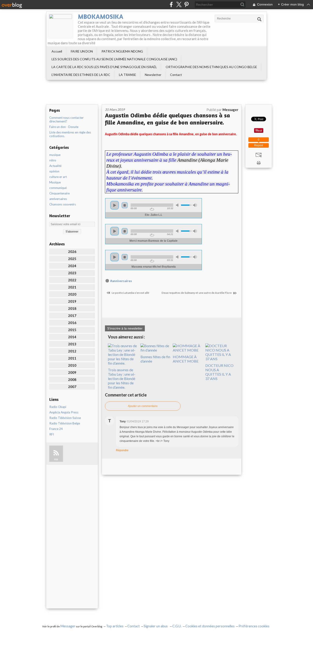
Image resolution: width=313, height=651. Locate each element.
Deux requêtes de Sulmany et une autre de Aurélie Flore (197, 292)
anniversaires (58, 199)
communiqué (58, 188)
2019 (72, 301)
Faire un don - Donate (63, 127)
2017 (72, 315)
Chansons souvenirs (62, 204)
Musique (55, 182)
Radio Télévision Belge (64, 423)
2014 (72, 337)
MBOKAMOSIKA (100, 16)
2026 (72, 251)
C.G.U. (176, 626)
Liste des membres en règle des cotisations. (70, 134)
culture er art (58, 177)
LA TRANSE (127, 75)
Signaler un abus (156, 626)
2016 (72, 323)
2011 (72, 358)
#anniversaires (121, 281)
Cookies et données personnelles (210, 626)
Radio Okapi (57, 407)
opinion (54, 171)
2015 (72, 330)
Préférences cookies (254, 626)
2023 (72, 273)
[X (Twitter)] (179, 4)
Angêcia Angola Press (63, 412)
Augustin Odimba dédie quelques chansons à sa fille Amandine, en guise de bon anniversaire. (167, 119)
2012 (72, 351)
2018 (72, 308)
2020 (72, 294)
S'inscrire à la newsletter (125, 328)
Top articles (115, 626)
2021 (72, 287)
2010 (72, 365)
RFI (51, 434)
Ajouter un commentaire (143, 406)
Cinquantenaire (59, 193)
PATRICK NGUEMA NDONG (122, 51)
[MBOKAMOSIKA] (60, 26)
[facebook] (171, 4)
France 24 (56, 429)
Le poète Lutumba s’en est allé (130, 292)
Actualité (55, 166)
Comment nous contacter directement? (66, 119)
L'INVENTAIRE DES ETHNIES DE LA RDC (81, 75)
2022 (72, 280)
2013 (72, 344)
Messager (67, 626)
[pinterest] (186, 4)
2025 (72, 259)
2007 (72, 387)
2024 (72, 266)
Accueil (57, 51)
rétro (52, 160)
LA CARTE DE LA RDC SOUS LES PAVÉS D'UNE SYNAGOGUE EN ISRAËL (104, 67)
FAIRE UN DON (82, 51)
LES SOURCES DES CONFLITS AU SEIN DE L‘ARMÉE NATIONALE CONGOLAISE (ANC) (114, 59)
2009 (72, 372)
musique (54, 155)
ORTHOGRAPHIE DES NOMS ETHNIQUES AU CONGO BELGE (211, 67)
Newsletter (153, 75)
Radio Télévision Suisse (65, 418)
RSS (56, 459)
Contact (176, 75)
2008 (72, 379)
